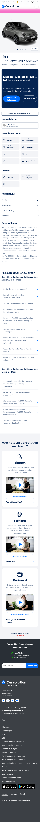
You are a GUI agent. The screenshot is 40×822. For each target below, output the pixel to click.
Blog (3, 720)
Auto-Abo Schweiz (9, 752)
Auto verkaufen (7, 774)
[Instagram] (8, 700)
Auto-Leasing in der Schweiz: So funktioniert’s (19, 763)
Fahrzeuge (6, 727)
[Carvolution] (11, 6)
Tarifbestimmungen (9, 749)
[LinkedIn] (12, 700)
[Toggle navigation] (36, 6)
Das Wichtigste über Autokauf (13, 760)
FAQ (3, 734)
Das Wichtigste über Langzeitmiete (15, 770)
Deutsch (5, 794)
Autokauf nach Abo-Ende (11, 778)
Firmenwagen (7, 731)
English (22, 794)
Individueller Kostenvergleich (13, 742)
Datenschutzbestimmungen (12, 745)
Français (13, 794)
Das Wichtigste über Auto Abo (13, 756)
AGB (3, 738)
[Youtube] (17, 700)
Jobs (3, 724)
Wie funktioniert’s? (9, 781)
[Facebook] (3, 700)
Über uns (5, 767)
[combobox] (20, 125)
